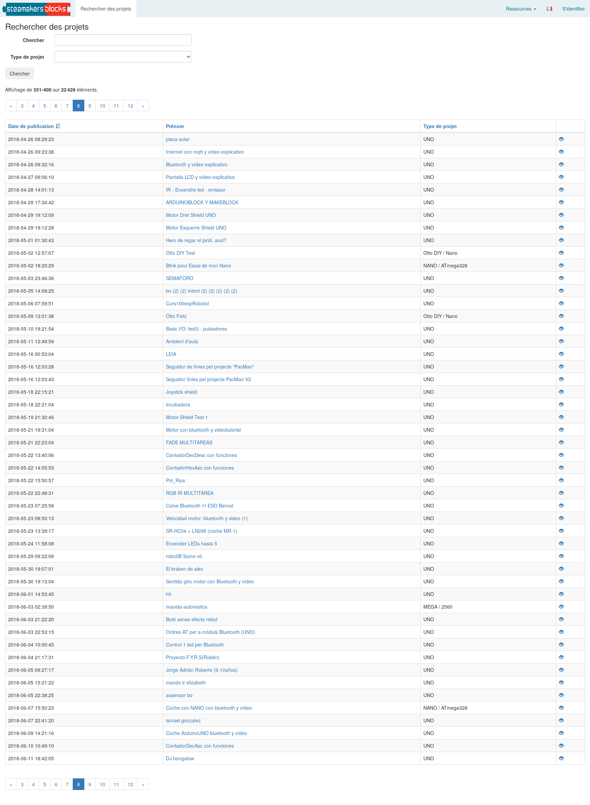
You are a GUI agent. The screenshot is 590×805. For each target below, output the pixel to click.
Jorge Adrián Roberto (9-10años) (202, 669)
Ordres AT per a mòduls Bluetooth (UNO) (210, 631)
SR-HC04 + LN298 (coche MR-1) (201, 530)
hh (168, 594)
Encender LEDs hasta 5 (191, 543)
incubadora (178, 404)
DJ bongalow (180, 758)
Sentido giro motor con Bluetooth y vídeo (210, 581)
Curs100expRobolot (187, 303)
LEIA (171, 353)
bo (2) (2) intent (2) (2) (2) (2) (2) (201, 290)
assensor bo (179, 695)
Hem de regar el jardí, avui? (196, 240)
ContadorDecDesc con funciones (201, 455)
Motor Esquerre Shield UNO (196, 227)
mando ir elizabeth (186, 682)
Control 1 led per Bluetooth (195, 644)
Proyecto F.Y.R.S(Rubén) (193, 657)
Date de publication (31, 126)
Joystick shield (181, 391)
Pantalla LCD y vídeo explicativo (200, 177)
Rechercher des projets (106, 8)
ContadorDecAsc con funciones (200, 745)
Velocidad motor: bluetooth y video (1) (207, 518)
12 (130, 105)
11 (116, 105)
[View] (561, 139)
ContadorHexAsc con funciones (200, 467)
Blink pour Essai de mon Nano (198, 265)
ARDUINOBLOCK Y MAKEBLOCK (202, 202)
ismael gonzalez (183, 720)
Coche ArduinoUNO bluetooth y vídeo (206, 733)
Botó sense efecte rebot (191, 619)
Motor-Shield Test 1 (187, 417)
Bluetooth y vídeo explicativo (196, 164)
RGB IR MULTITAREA (189, 492)
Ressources (519, 8)
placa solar (177, 139)
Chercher (33, 40)
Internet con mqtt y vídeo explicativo (205, 151)
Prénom (175, 126)
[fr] (549, 9)
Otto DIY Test (180, 252)
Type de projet (27, 56)
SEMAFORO (179, 278)
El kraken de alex (184, 568)
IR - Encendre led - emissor (195, 189)
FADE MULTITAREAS (189, 442)
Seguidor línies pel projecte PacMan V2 (208, 379)
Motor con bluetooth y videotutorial (203, 429)
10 (102, 105)
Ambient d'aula (182, 341)
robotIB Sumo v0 (184, 556)
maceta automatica (186, 606)
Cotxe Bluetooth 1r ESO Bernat (199, 505)
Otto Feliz (176, 316)
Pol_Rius (175, 480)
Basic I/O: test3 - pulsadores (196, 328)
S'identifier (573, 8)
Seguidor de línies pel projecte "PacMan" (210, 366)
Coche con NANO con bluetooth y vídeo (209, 707)
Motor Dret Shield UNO (191, 214)
